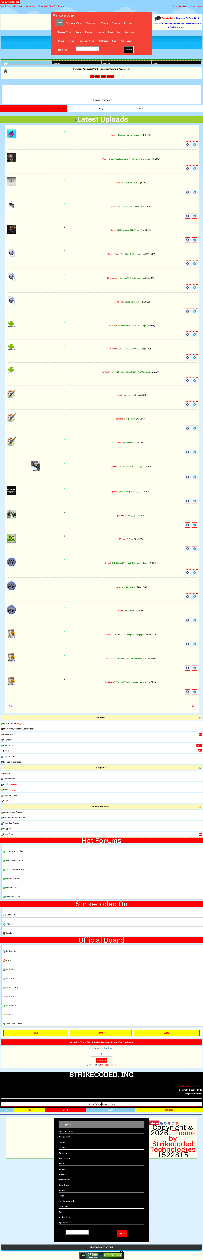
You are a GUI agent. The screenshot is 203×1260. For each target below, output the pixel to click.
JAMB (35, 1033)
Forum (71, 41)
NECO (101, 1033)
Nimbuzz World (64, 32)
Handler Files (114, 32)
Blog (114, 41)
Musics (88, 32)
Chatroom (103, 41)
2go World (62, 50)
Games (61, 41)
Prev (11, 706)
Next (193, 706)
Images (100, 32)
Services (128, 23)
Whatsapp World (73, 23)
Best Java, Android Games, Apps (188, 6)
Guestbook (130, 32)
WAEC (167, 1033)
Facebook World (86, 41)
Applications (127, 41)
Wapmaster (91, 23)
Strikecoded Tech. (107, 1065)
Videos (104, 23)
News (78, 32)
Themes (116, 23)
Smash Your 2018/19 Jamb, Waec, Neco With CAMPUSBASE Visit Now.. (32, 6)
